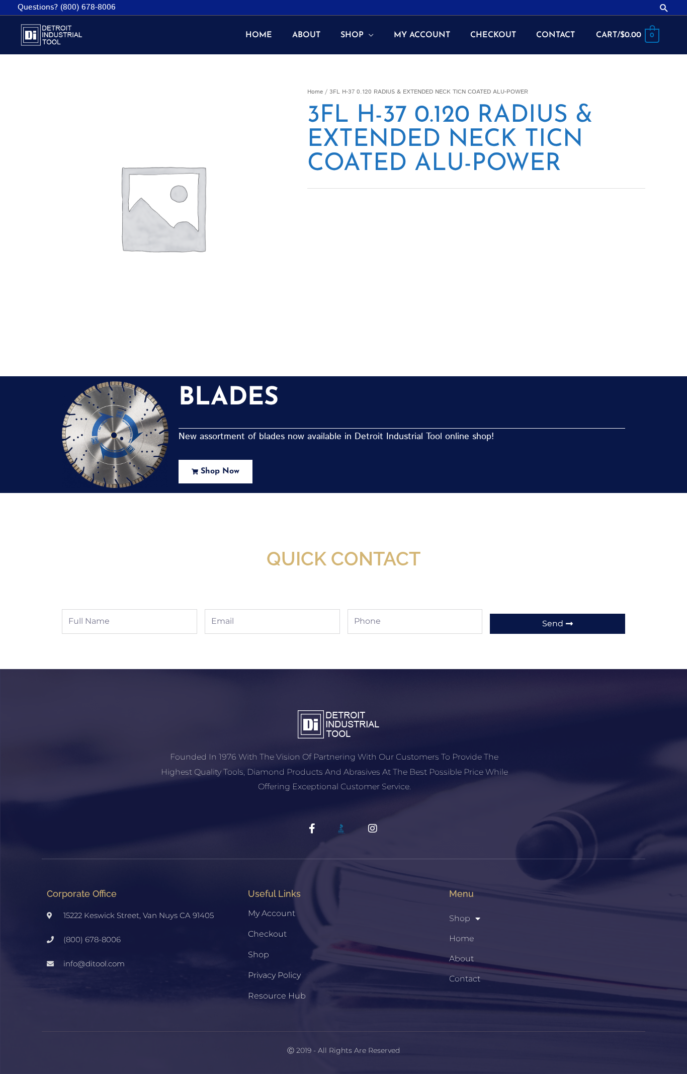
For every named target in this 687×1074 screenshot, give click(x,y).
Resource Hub (277, 996)
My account (271, 913)
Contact (464, 978)
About (461, 958)
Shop (258, 954)
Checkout (267, 934)
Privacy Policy (274, 975)
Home (315, 92)
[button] (664, 8)
